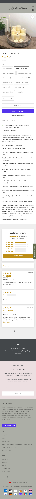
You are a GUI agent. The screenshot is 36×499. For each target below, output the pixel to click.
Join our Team (6, 441)
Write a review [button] (18, 256)
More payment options (18, 115)
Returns (4, 465)
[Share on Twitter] (10, 120)
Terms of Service (6, 471)
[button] (6, 57)
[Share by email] (15, 120)
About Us (4, 435)
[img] (7, 273)
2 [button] (17, 331)
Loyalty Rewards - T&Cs (9, 447)
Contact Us (5, 459)
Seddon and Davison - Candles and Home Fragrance (17, 444)
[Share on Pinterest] (12, 120)
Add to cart (18, 105)
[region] (18, 348)
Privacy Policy (6, 468)
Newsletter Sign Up (7, 450)
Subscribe (18, 393)
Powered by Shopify (27, 486)
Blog (3, 438)
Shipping (4, 462)
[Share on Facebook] (7, 120)
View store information (10, 130)
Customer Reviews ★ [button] (34, 251)
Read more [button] (6, 322)
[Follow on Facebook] (3, 477)
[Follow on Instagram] (7, 477)
